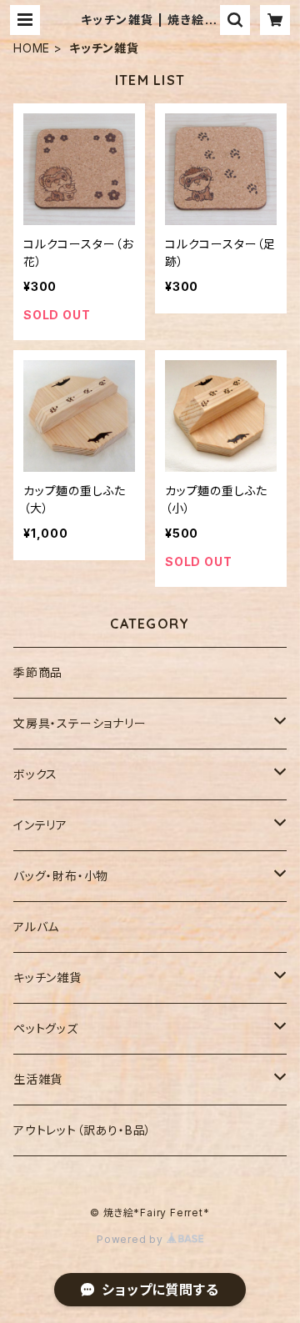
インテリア (40, 825)
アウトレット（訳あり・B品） (82, 1130)
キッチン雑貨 (47, 977)
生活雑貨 (37, 1079)
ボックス (35, 774)
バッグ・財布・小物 (60, 876)
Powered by (132, 1239)
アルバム (36, 927)
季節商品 (37, 672)
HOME (31, 48)
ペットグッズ (45, 1028)
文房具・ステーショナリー (80, 723)
